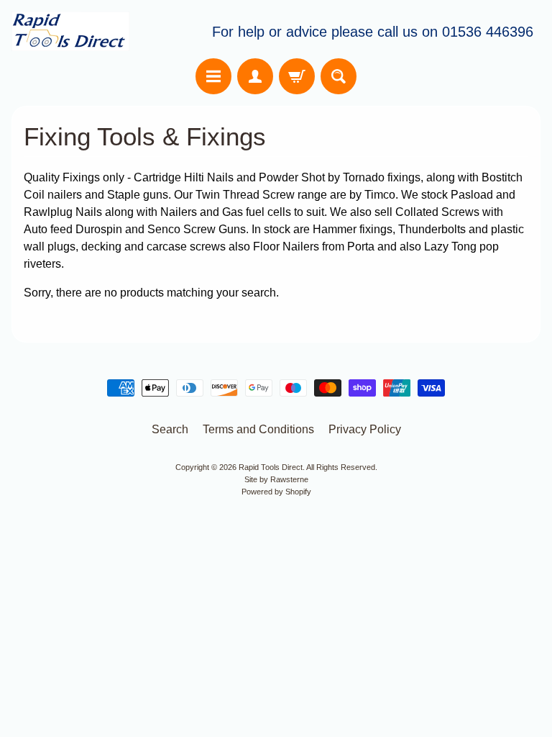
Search (170, 429)
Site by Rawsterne (276, 479)
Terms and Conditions (258, 429)
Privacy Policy (364, 429)
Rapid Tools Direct (271, 467)
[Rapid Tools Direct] (70, 31)
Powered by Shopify (276, 491)
